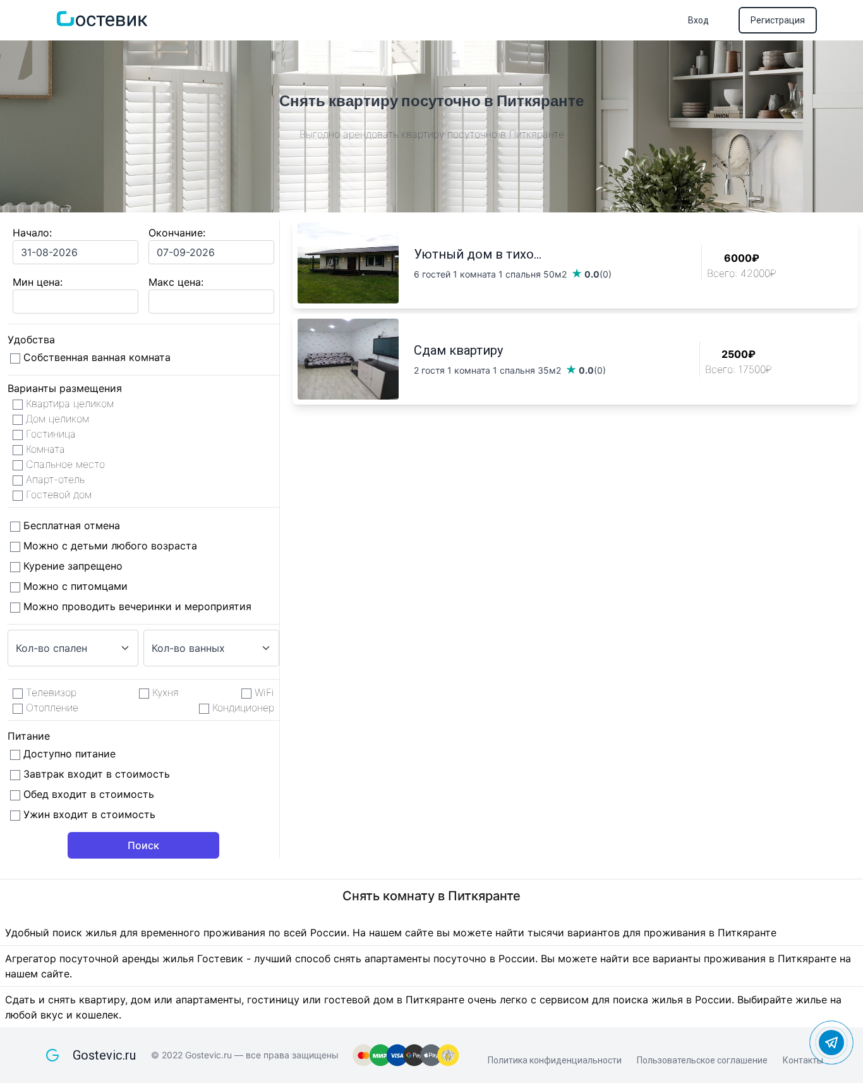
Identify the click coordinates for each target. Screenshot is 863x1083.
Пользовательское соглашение (702, 1060)
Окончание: (176, 232)
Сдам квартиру (458, 350)
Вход (698, 20)
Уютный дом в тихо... (477, 254)
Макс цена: (175, 282)
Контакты (803, 1060)
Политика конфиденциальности (555, 1060)
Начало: (32, 232)
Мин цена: (38, 282)
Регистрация (778, 20)
